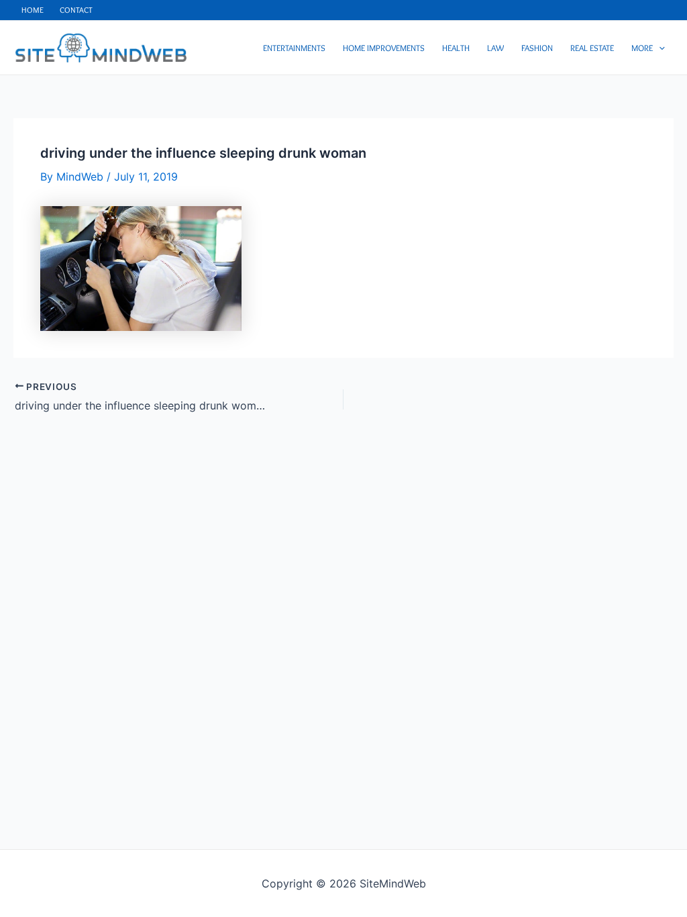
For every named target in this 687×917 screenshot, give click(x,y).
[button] (659, 48)
